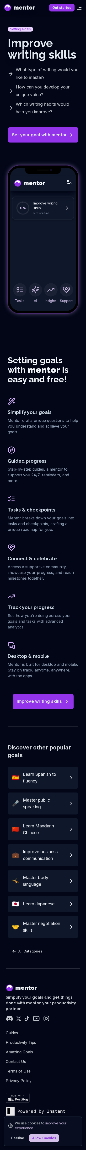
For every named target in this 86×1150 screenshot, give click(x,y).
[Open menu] (79, 7)
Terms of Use (18, 1071)
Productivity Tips (21, 1042)
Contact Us (16, 1061)
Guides (12, 1032)
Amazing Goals (19, 1052)
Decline (17, 1138)
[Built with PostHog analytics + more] (18, 1098)
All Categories (30, 951)
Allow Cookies (44, 1138)
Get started (61, 8)
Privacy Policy (19, 1080)
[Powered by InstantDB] (35, 1111)
